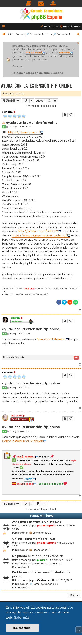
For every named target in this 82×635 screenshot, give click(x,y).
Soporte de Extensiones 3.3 (45, 563)
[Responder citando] (65, 115)
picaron (15, 317)
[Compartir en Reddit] (69, 302)
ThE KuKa (28, 288)
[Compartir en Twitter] (64, 302)
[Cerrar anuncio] (78, 43)
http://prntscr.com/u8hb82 (38, 231)
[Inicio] (41, 14)
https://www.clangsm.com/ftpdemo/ (39, 235)
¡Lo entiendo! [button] (22, 627)
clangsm (7, 111)
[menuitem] (29, 3)
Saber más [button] (21, 617)
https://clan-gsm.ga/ (24, 132)
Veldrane (43, 580)
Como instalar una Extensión (22, 441)
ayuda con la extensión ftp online (36, 86)
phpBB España (46, 525)
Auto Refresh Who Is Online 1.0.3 (36, 522)
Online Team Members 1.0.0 (33, 539)
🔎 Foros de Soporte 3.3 (43, 584)
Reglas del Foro (14, 93)
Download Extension (51, 339)
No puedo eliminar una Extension (37, 556)
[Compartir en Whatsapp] (75, 302)
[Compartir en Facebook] (58, 302)
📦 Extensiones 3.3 (40, 532)
